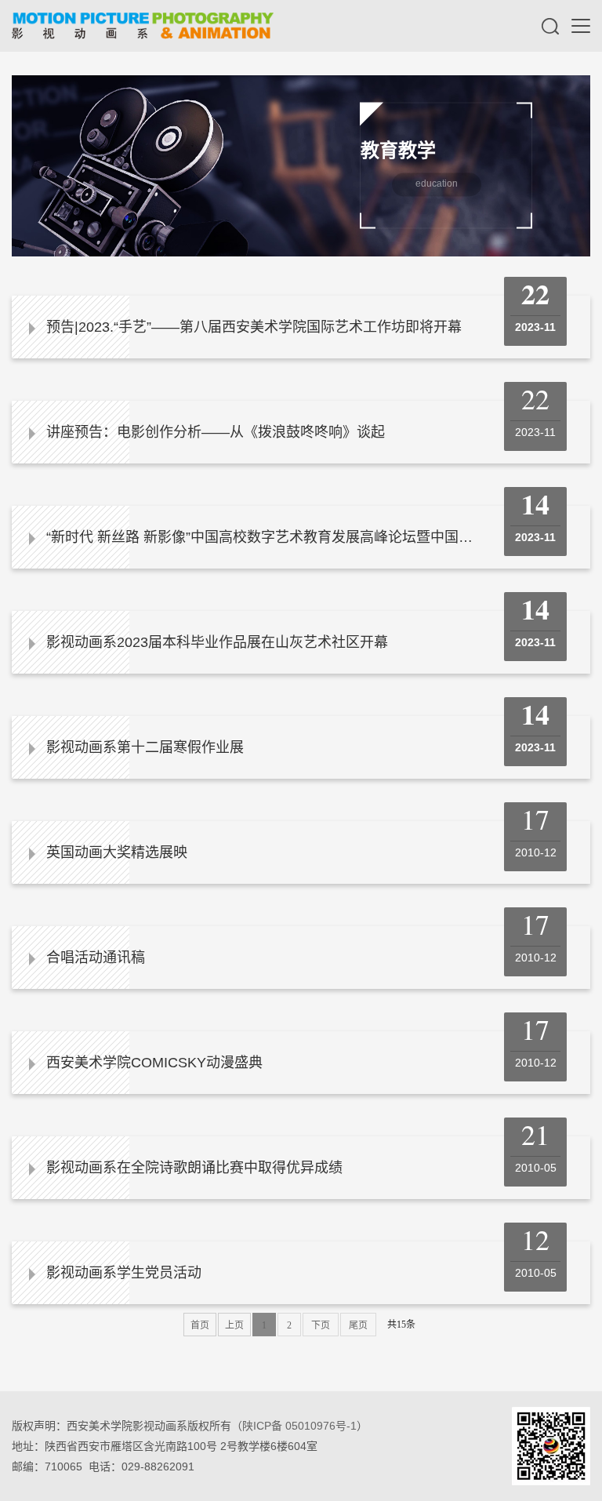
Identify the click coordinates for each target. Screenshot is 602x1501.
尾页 (358, 1325)
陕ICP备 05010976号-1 (299, 1425)
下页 (320, 1325)
